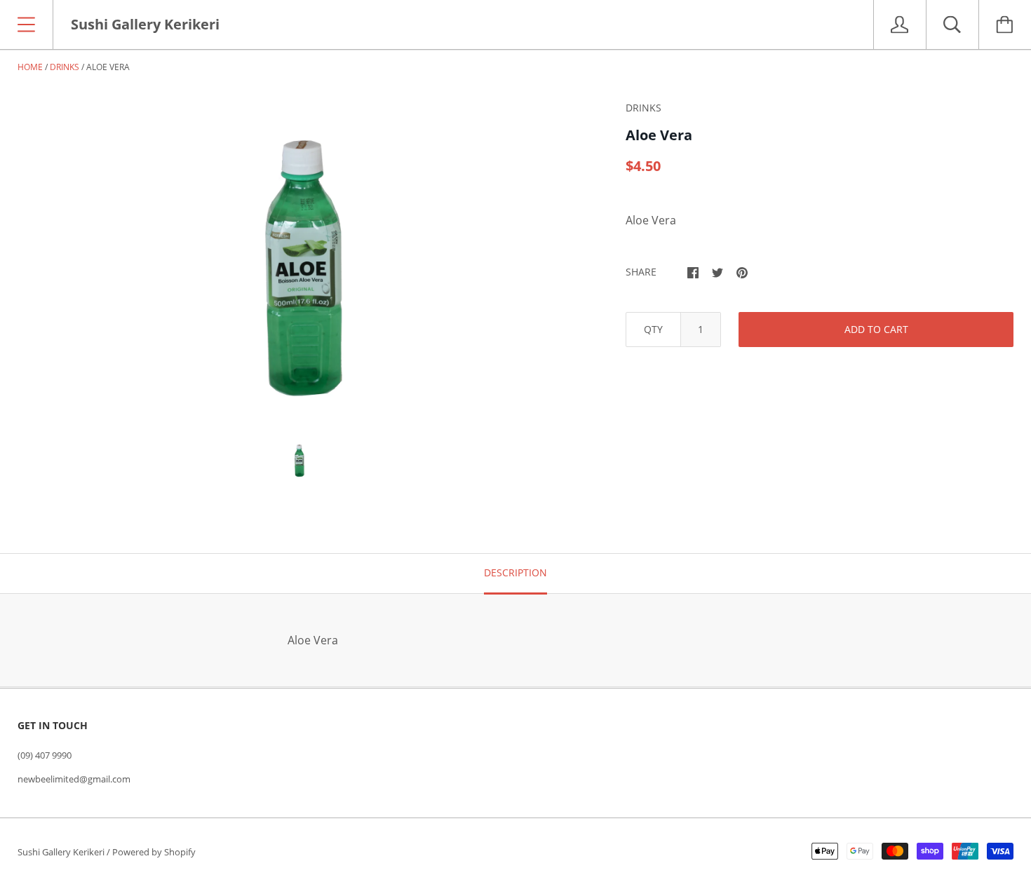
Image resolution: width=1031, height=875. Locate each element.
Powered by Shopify (154, 852)
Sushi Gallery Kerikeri (61, 852)
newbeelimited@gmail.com (74, 779)
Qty (653, 329)
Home (30, 67)
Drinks (64, 67)
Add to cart (876, 329)
